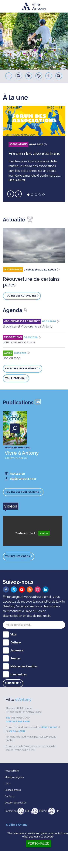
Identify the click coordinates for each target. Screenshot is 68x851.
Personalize (38, 843)
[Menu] (9, 76)
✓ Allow (44, 533)
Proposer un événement (21, 368)
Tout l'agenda (15, 378)
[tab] (10, 506)
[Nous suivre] (29, 76)
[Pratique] (39, 76)
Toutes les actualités (20, 295)
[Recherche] (59, 76)
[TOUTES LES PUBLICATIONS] (24, 488)
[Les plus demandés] (49, 76)
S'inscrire (12, 683)
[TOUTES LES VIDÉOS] (19, 553)
